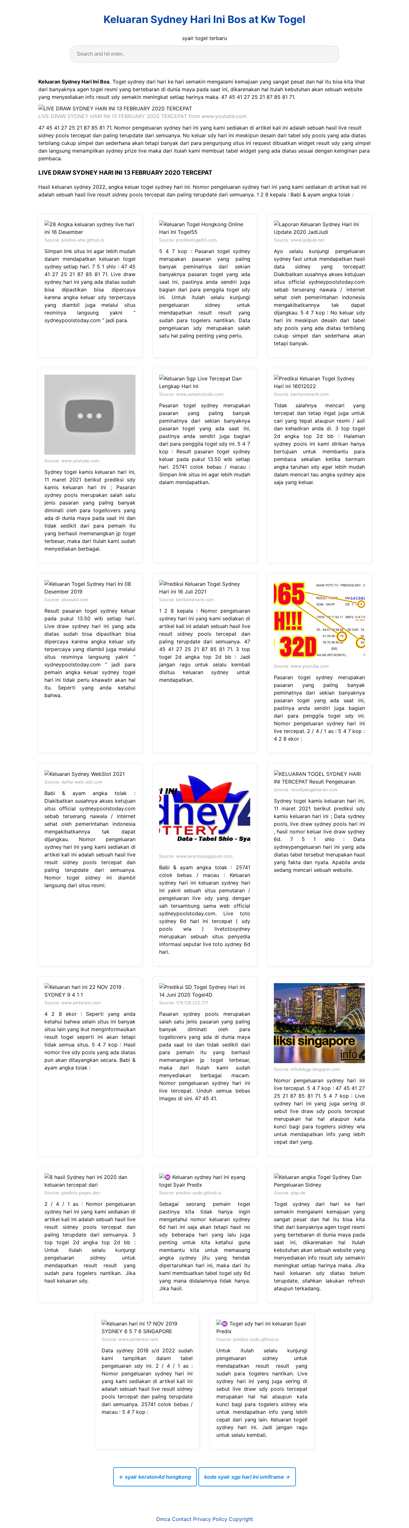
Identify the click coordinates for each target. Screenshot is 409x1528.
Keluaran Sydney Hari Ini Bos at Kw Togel (204, 19)
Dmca (163, 1519)
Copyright (241, 1519)
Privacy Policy (210, 1519)
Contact (181, 1519)
